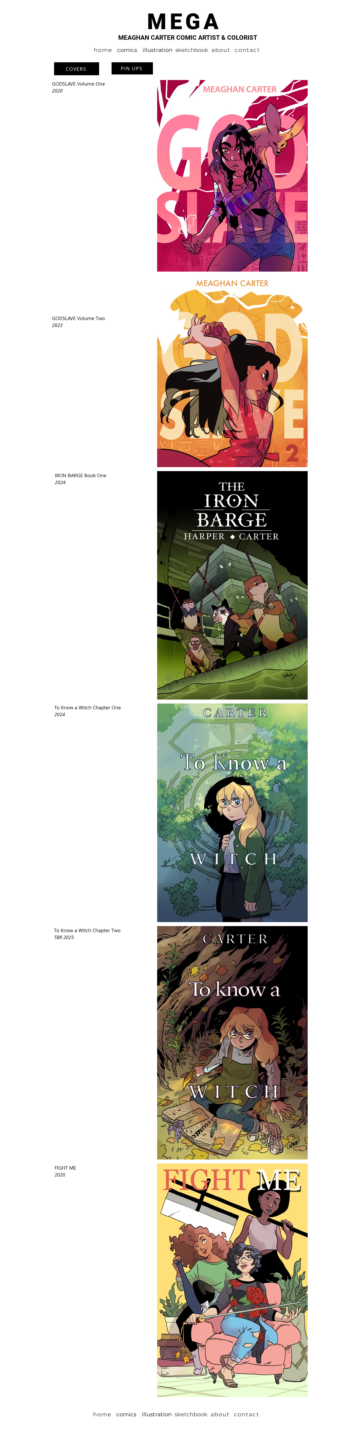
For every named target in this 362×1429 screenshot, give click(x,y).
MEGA (184, 21)
